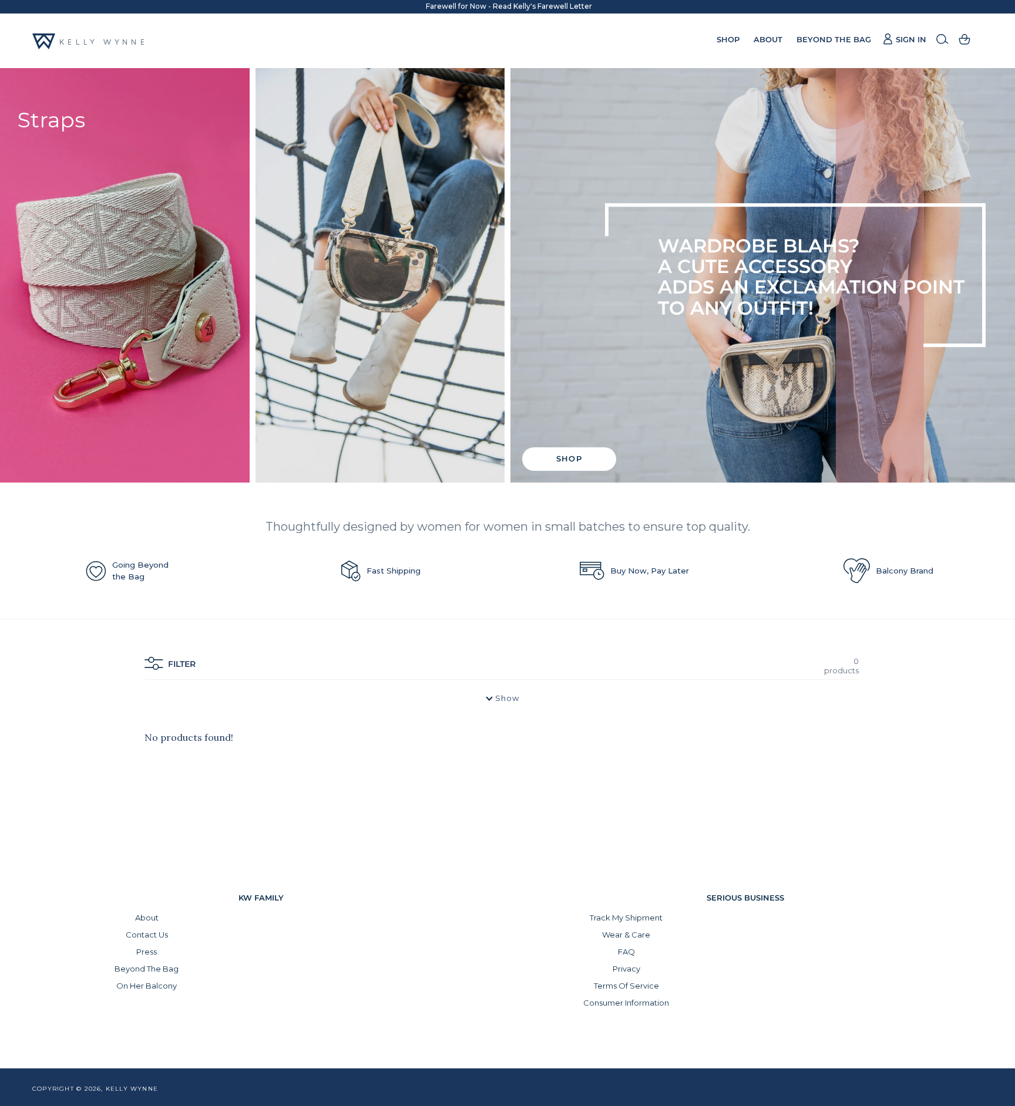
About (147, 917)
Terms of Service (626, 985)
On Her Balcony (146, 985)
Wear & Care (626, 934)
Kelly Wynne (132, 1088)
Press (146, 951)
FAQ (626, 951)
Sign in (904, 39)
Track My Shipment (626, 917)
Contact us (147, 934)
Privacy (626, 968)
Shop (569, 458)
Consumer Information (626, 1002)
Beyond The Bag (147, 968)
